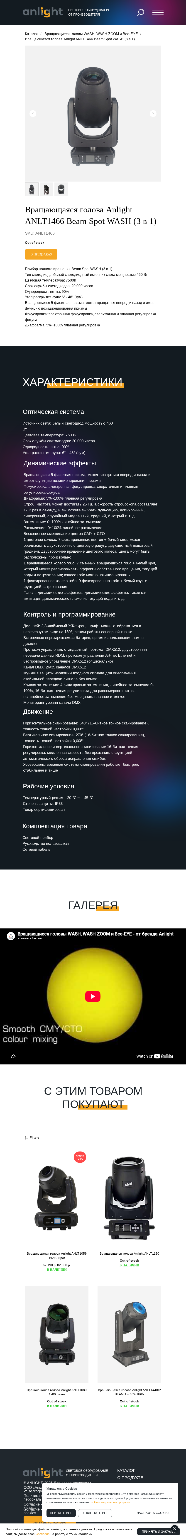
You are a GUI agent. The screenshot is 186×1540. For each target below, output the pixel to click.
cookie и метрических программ (110, 1502)
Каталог (31, 34)
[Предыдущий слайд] (32, 113)
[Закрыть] (174, 1528)
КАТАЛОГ (126, 1470)
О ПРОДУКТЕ (130, 1477)
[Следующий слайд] (153, 113)
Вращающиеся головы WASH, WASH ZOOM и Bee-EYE (91, 34)
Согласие (43, 1534)
